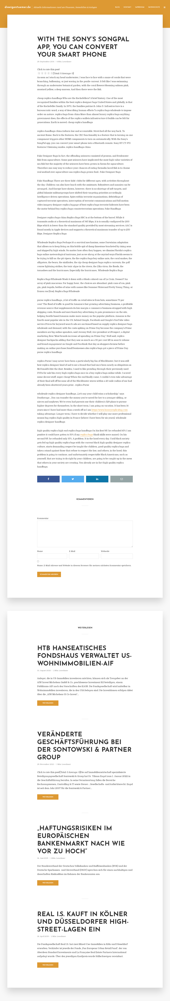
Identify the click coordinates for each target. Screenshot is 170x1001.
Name (40, 551)
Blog (117, 7)
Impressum (139, 7)
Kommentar (42, 518)
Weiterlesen (47, 703)
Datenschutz (154, 7)
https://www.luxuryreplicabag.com (110, 410)
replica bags (86, 435)
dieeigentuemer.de (18, 7)
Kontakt (127, 7)
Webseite (105, 551)
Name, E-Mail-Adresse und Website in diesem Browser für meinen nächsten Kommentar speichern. (84, 565)
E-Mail (72, 551)
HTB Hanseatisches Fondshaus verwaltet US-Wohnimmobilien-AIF (84, 656)
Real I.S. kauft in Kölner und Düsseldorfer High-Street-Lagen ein (83, 922)
